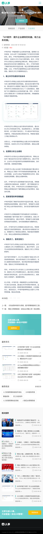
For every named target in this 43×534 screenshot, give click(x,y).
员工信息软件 (17, 396)
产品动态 (21, 28)
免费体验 (21, 21)
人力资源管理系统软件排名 (12, 392)
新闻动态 (11, 28)
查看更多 (38, 386)
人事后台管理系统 (28, 400)
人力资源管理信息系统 (11, 400)
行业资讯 (31, 28)
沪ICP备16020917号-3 (31, 532)
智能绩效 (6, 396)
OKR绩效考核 (30, 392)
